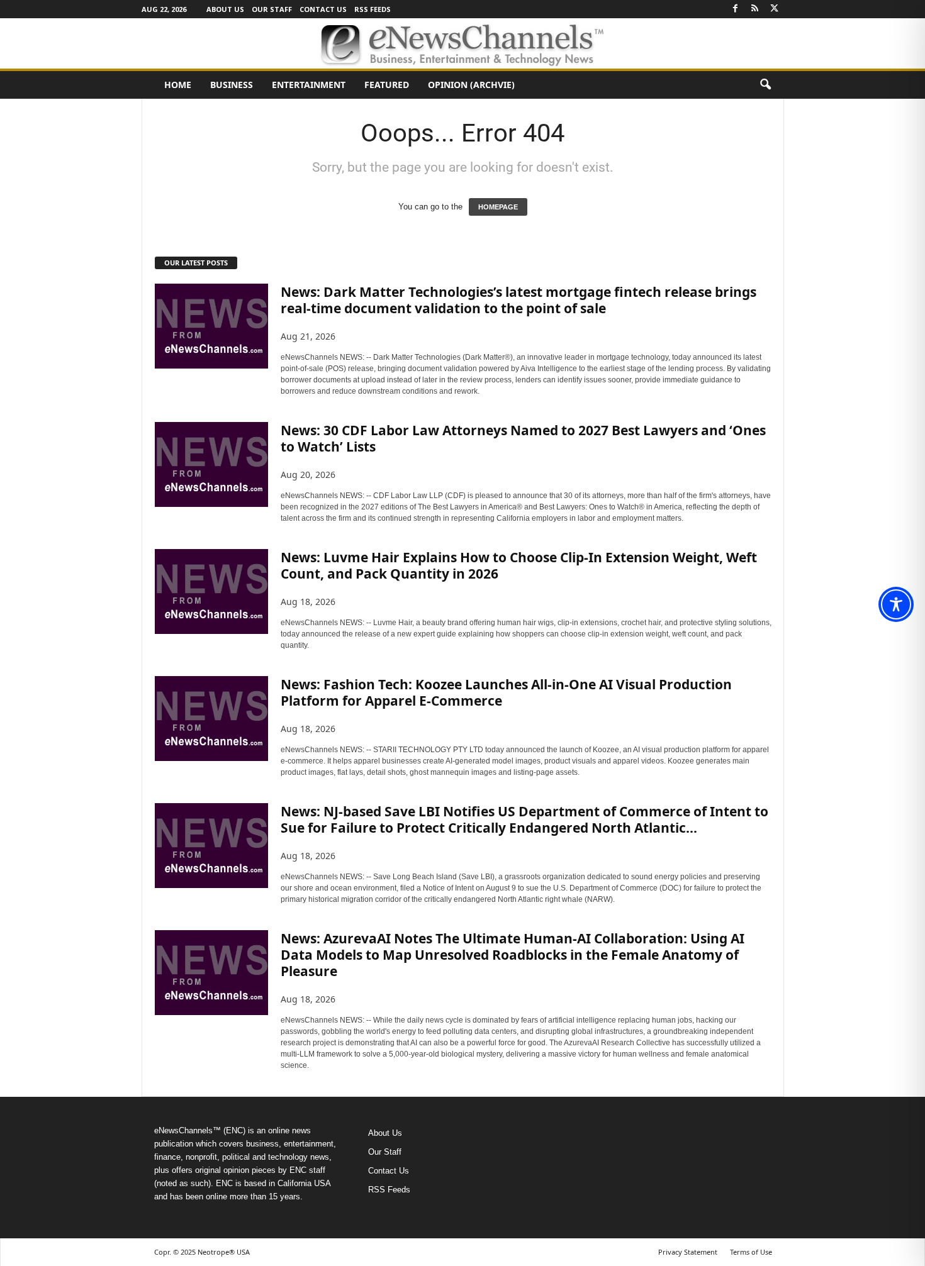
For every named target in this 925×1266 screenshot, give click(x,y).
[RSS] (755, 9)
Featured (386, 85)
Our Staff (272, 9)
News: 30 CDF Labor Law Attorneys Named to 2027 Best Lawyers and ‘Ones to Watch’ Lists (523, 438)
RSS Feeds (372, 9)
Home (177, 85)
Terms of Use (751, 1252)
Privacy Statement (687, 1252)
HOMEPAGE (498, 207)
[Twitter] (774, 9)
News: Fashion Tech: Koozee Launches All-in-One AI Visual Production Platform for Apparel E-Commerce (506, 692)
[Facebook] (735, 9)
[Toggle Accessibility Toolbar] (896, 604)
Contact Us (323, 9)
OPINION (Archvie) (471, 85)
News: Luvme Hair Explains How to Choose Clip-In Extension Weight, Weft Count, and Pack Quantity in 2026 (519, 565)
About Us (225, 9)
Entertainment (308, 85)
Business (231, 85)
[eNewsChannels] (462, 43)
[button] (765, 85)
